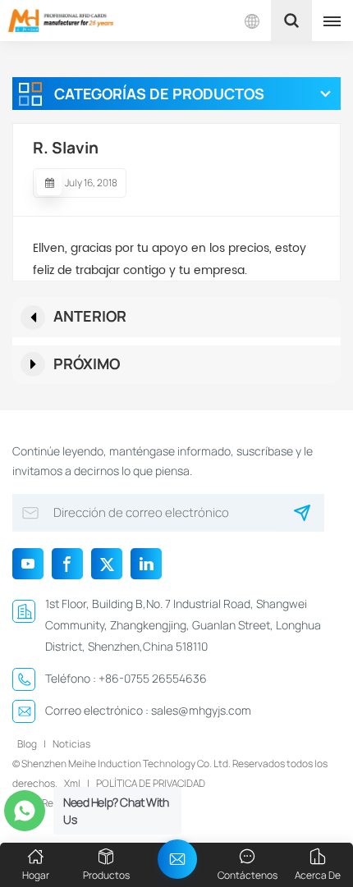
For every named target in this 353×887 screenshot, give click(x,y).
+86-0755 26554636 (153, 678)
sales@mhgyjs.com (201, 710)
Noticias (71, 744)
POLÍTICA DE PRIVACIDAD (150, 783)
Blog (27, 744)
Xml (72, 783)
